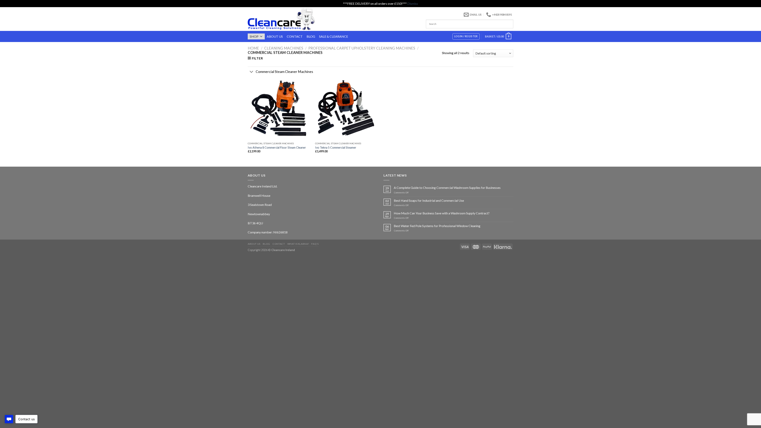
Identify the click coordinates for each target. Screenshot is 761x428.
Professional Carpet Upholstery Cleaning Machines (361, 48)
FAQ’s (314, 243)
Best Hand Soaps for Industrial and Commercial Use (429, 200)
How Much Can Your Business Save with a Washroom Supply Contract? (441, 213)
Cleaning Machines (283, 48)
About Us (275, 36)
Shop (254, 36)
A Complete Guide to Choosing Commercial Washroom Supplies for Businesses (447, 187)
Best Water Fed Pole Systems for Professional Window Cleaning (437, 226)
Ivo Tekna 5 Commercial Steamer (335, 147)
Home (253, 48)
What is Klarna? (298, 243)
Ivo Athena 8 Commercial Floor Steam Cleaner (277, 147)
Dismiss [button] (412, 3)
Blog (311, 36)
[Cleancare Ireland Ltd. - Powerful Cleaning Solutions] (287, 19)
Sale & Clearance (333, 36)
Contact (295, 36)
